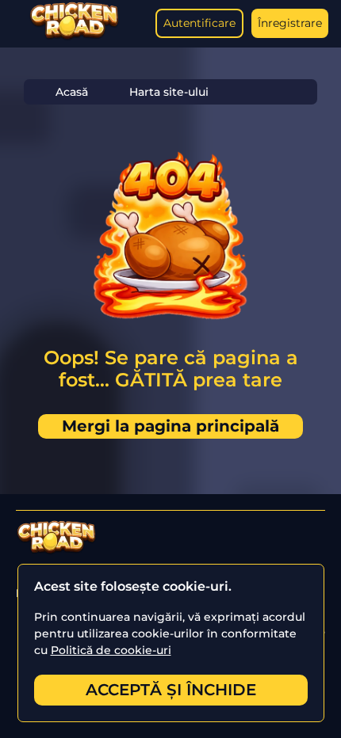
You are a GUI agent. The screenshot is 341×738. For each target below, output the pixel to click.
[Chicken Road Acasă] (74, 36)
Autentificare (199, 23)
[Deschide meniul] (16, 24)
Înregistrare (290, 23)
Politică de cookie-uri (111, 650)
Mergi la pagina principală (170, 426)
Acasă (72, 92)
